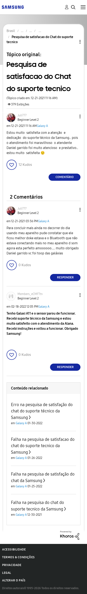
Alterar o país (13, 580)
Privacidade (12, 565)
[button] (73, 116)
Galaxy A (42, 126)
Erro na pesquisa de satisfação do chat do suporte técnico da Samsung (42, 411)
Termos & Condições (18, 557)
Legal (6, 573)
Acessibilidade (14, 549)
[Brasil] (13, 7)
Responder (65, 277)
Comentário (65, 177)
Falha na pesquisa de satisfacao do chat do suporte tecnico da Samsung (43, 446)
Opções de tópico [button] (72, 42)
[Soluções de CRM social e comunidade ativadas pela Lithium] (69, 535)
